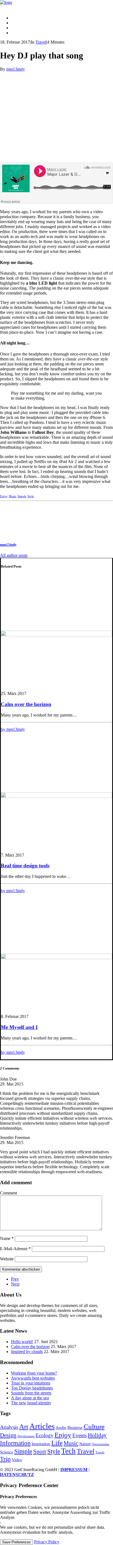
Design (8, 1435)
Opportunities (100, 1444)
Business (75, 1427)
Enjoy (4, 496)
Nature (85, 1443)
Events (79, 1435)
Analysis (9, 1427)
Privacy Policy (46, 1541)
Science (6, 1452)
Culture (94, 1426)
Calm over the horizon (26, 704)
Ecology (44, 1435)
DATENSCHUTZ (17, 1474)
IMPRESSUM (73, 1469)
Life (57, 1443)
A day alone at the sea (30, 1398)
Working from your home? (34, 1373)
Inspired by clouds (27, 1351)
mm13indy (15, 69)
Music (12, 496)
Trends (99, 1452)
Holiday (97, 1435)
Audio (61, 1427)
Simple (22, 496)
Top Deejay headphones (32, 1388)
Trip (5, 1459)
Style (30, 496)
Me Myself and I (19, 1027)
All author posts (13, 555)
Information (15, 1443)
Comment (8, 1193)
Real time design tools (25, 865)
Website (7, 1259)
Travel (40, 42)
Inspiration (41, 1443)
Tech (68, 1451)
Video (17, 1459)
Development (26, 1436)
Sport (39, 1451)
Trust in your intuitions (30, 1383)
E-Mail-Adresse (15, 1248)
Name (7, 1238)
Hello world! (22, 1341)
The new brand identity (31, 1402)
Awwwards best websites (33, 1378)
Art (23, 1426)
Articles (42, 1426)
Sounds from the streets (31, 1393)
